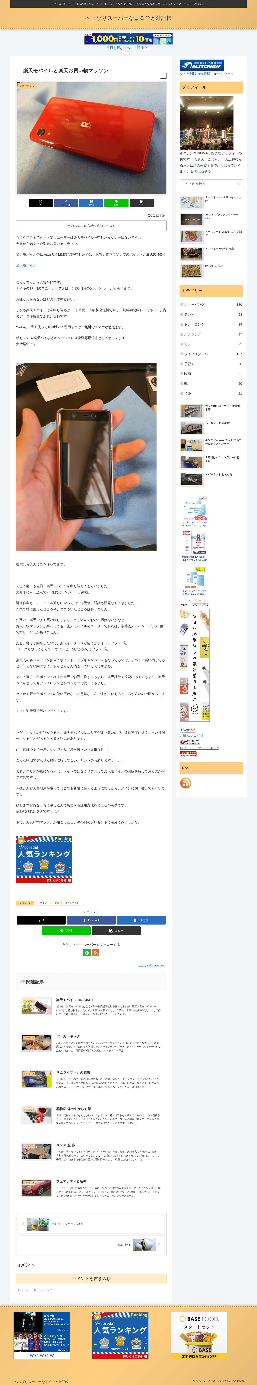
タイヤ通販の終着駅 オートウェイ (207, 74)
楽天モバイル (26, 265)
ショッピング (26, 903)
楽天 (57, 903)
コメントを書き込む (91, 1278)
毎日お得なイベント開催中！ (128, 48)
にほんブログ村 (191, 736)
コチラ (206, 171)
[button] (142, 203)
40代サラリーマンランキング (199, 748)
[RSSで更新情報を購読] (95, 952)
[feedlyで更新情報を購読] (87, 952)
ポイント (44, 903)
